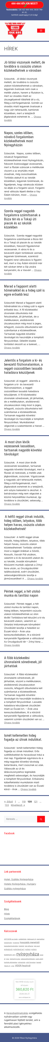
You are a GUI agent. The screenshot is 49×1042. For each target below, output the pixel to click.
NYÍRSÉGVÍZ (8, 949)
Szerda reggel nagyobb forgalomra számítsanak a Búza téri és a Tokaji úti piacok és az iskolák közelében (22, 219)
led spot (37, 946)
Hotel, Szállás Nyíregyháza (18, 879)
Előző (8, 801)
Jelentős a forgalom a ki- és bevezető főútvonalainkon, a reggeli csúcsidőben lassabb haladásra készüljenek (23, 366)
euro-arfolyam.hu (24, 997)
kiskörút (21, 946)
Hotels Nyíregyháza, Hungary (20, 884)
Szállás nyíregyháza (15, 888)
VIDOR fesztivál (22, 965)
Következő (18, 805)
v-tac (12, 966)
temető (38, 962)
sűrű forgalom (31, 962)
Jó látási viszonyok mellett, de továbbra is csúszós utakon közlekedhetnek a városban (24, 66)
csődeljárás (23, 939)
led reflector (29, 946)
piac (7, 959)
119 (24, 801)
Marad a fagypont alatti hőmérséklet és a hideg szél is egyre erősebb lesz (24, 290)
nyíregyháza (27, 954)
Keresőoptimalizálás (17, 1013)
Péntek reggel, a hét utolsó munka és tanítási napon (22, 593)
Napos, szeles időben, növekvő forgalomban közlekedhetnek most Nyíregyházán (19, 139)
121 (36, 801)
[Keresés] (41, 819)
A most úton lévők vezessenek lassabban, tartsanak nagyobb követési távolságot (23, 448)
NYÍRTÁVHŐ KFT (19, 949)
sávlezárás (21, 962)
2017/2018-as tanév (11, 939)
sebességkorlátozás (28, 959)
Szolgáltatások (12, 918)
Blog (6, 909)
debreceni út (31, 939)
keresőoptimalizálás (11, 946)
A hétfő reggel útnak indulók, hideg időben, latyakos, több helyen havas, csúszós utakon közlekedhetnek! (24, 523)
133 (7, 805)
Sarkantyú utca (15, 959)
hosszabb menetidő (29, 942)
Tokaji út (7, 966)
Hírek (7, 913)
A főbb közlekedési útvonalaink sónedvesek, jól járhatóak (23, 662)
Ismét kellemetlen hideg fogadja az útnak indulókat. (23, 738)
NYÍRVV (28, 949)
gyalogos (16, 943)
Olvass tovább (12, 347)
